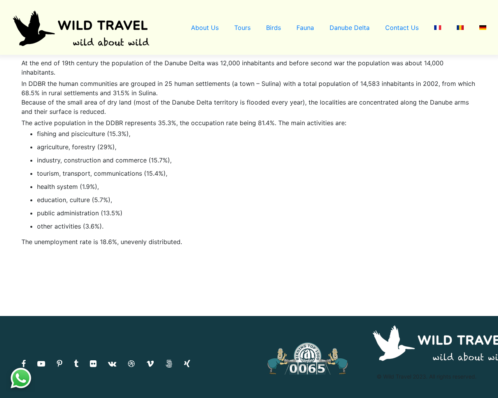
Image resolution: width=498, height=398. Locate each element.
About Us (205, 27)
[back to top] (476, 377)
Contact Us (402, 27)
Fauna (305, 27)
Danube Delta (350, 27)
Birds (273, 27)
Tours (242, 27)
